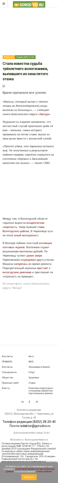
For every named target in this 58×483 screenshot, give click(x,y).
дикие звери (34, 255)
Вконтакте (22, 401)
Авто (31, 356)
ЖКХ (31, 361)
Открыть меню (4, 4)
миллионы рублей (31, 251)
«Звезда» (44, 114)
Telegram (36, 401)
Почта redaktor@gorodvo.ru (29, 426)
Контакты (7, 356)
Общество (8, 57)
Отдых (32, 383)
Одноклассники (29, 401)
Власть (6, 388)
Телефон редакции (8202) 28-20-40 (29, 422)
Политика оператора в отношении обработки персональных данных (41, 391)
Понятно (29, 477)
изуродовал (28, 259)
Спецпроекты (9, 372)
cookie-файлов (44, 471)
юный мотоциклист (26, 235)
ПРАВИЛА (7, 361)
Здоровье (34, 377)
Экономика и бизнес (39, 367)
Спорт (32, 372)
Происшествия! (10, 383)
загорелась (21, 263)
